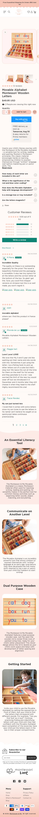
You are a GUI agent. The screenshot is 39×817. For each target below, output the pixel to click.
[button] (5, 12)
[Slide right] (36, 79)
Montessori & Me (16, 813)
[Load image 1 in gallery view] (10, 79)
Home (8, 793)
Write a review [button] (19, 240)
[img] (7, 254)
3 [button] (20, 425)
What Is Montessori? (13, 798)
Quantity (6, 108)
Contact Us (27, 798)
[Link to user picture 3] (31, 294)
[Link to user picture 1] (7, 294)
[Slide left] (3, 79)
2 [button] (16, 425)
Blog (7, 800)
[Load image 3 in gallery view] (29, 79)
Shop (8, 795)
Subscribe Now (32, 757)
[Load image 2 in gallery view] (19, 79)
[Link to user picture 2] (19, 294)
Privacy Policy (28, 793)
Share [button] (7, 205)
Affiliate (26, 795)
